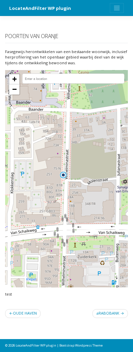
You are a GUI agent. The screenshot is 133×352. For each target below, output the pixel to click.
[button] (63, 175)
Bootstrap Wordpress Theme (81, 345)
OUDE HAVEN (25, 313)
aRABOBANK (108, 313)
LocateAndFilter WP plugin (40, 8)
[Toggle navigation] (117, 8)
